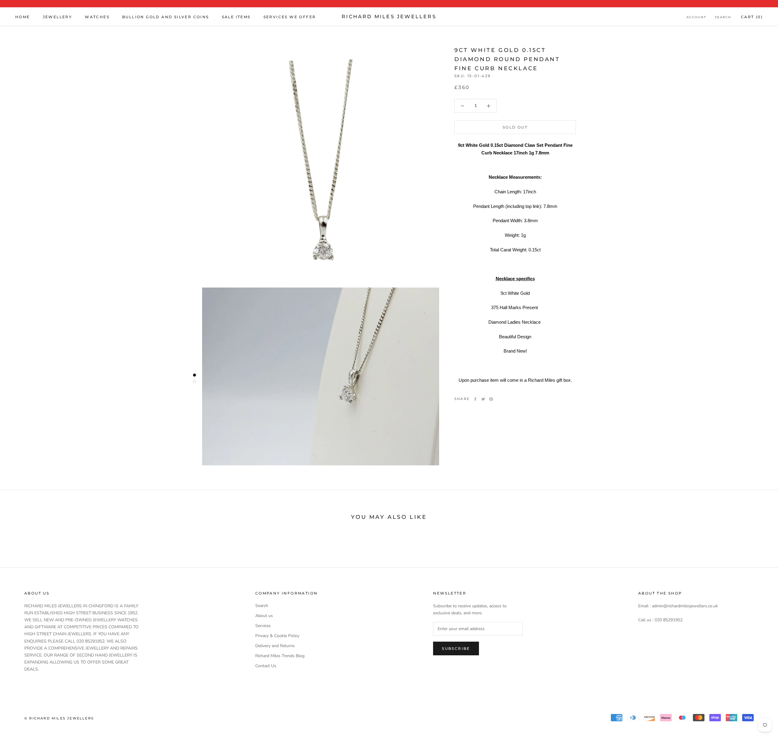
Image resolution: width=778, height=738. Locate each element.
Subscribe (456, 648)
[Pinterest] (491, 399)
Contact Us (265, 666)
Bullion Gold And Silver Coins (165, 17)
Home (22, 17)
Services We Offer (289, 17)
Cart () (752, 17)
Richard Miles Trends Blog (280, 656)
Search (723, 17)
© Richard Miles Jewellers (59, 718)
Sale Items (236, 17)
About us (264, 616)
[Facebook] (475, 399)
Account (696, 17)
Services (263, 626)
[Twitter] (483, 399)
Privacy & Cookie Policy (277, 636)
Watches (97, 17)
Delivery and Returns (275, 646)
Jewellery (57, 17)
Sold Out (515, 127)
